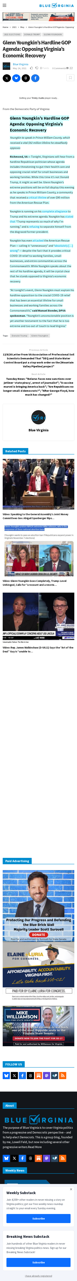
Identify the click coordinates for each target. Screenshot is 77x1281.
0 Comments (59, 68)
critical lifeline (37, 197)
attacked (38, 240)
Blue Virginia (20, 64)
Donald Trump (32, 34)
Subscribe (38, 1218)
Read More (35, 1147)
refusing (34, 226)
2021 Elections (12, 34)
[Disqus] (38, 709)
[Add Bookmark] (70, 77)
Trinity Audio (38, 98)
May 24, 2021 (20, 68)
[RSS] (62, 1075)
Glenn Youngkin (53, 34)
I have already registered (38, 1275)
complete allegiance (54, 211)
